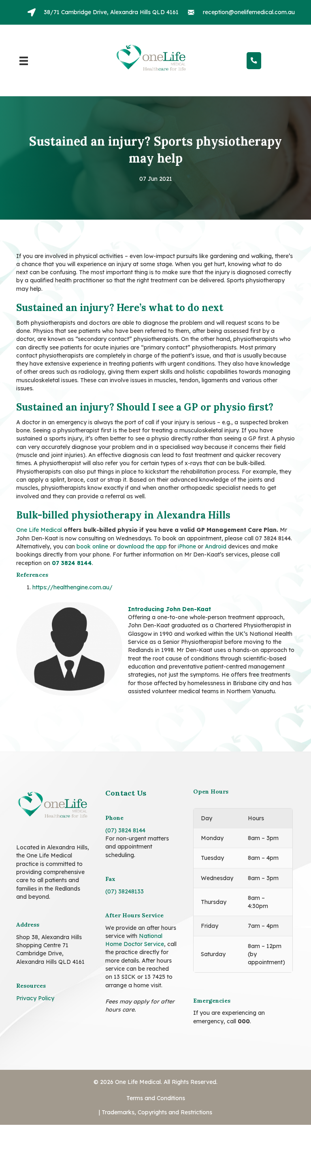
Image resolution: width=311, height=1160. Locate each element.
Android (215, 536)
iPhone (187, 536)
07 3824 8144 (72, 553)
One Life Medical (39, 520)
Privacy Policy (35, 978)
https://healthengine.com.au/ (72, 577)
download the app (142, 536)
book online (92, 536)
